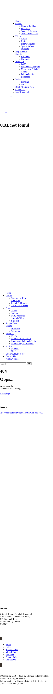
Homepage (5, 393)
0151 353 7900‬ (36, 412)
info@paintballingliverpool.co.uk (15, 412)
